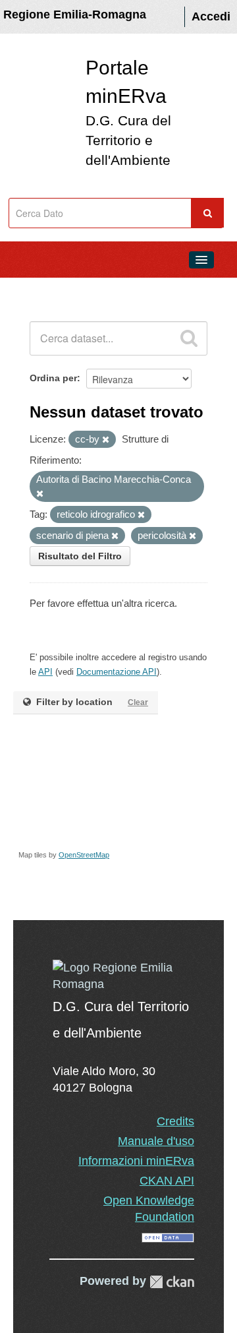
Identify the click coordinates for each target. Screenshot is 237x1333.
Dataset (37, 289)
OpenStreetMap (84, 855)
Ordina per (53, 378)
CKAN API (167, 1180)
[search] (189, 338)
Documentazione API (116, 672)
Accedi (211, 16)
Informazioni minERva (136, 1160)
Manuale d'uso (156, 1141)
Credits (175, 1121)
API (45, 672)
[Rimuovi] (105, 440)
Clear (138, 702)
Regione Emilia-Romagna (74, 14)
